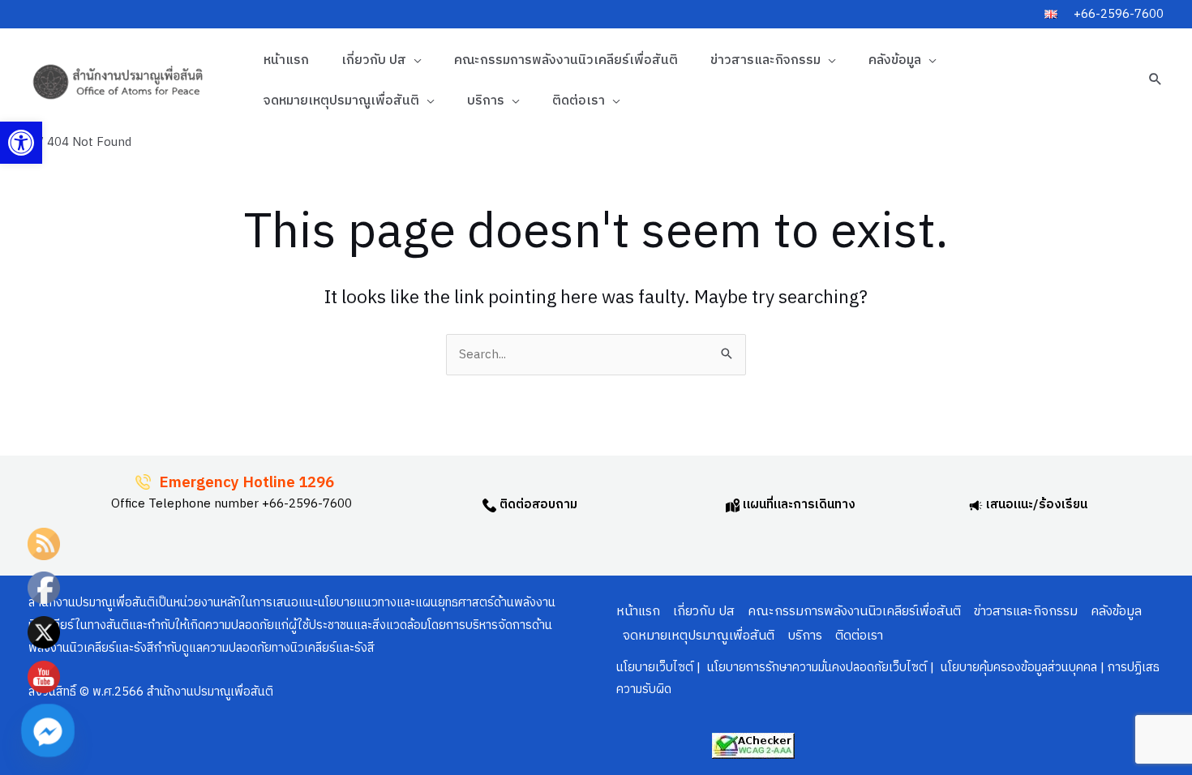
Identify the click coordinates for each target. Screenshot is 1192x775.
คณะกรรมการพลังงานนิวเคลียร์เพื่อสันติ (566, 60)
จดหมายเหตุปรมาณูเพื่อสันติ (341, 101)
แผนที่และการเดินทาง (797, 505)
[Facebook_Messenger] (48, 730)
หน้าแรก (286, 60)
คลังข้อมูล (894, 60)
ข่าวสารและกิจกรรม (765, 60)
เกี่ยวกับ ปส (373, 60)
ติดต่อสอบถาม (536, 505)
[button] (21, 143)
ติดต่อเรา (578, 101)
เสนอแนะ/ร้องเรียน (1035, 505)
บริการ (485, 101)
